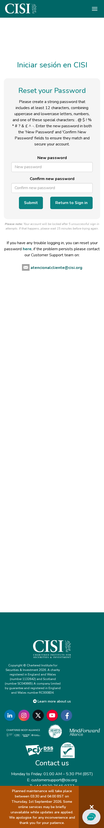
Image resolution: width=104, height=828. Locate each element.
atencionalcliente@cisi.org (56, 267)
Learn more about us (54, 701)
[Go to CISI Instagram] (25, 715)
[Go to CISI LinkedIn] (11, 715)
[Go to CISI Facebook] (67, 715)
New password (52, 158)
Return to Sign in (71, 203)
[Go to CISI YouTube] (53, 715)
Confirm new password (52, 179)
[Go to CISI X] (39, 715)
